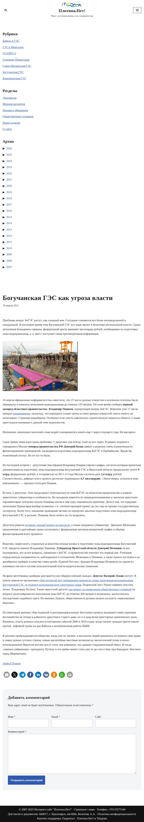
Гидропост (68, 818)
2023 (9, 167)
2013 (9, 229)
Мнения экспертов (14, 104)
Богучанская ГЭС (13, 72)
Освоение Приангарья (16, 59)
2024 (9, 161)
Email (55, 716)
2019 (9, 192)
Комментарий (17, 731)
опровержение (21, 413)
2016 (9, 210)
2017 (9, 204)
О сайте (7, 129)
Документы (10, 98)
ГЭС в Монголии (13, 47)
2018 (9, 198)
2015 (9, 217)
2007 (9, 267)
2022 (9, 173)
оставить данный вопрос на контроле (47, 525)
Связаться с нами (84, 809)
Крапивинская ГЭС (14, 78)
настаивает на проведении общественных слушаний (100, 589)
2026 (9, 148)
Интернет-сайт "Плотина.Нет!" (53, 809)
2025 (9, 154)
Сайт (98, 716)
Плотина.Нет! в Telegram (92, 818)
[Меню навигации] (137, 10)
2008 (9, 260)
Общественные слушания (18, 116)
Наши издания (11, 122)
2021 (9, 179)
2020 (9, 186)
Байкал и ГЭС (11, 41)
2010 (9, 248)
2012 (9, 235)
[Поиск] (5, 10)
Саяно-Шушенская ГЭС (17, 66)
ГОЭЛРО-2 (9, 53)
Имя (11, 716)
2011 (9, 242)
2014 (9, 223)
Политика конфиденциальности (117, 814)
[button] (7, 675)
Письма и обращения (15, 110)
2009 (9, 254)
